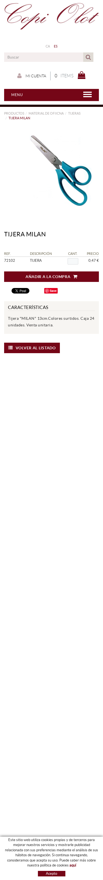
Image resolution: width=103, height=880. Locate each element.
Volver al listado (36, 348)
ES (56, 46)
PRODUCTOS (14, 113)
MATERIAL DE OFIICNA (46, 113)
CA (48, 46)
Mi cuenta (35, 76)
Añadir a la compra (48, 276)
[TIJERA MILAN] (49, 171)
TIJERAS (74, 113)
